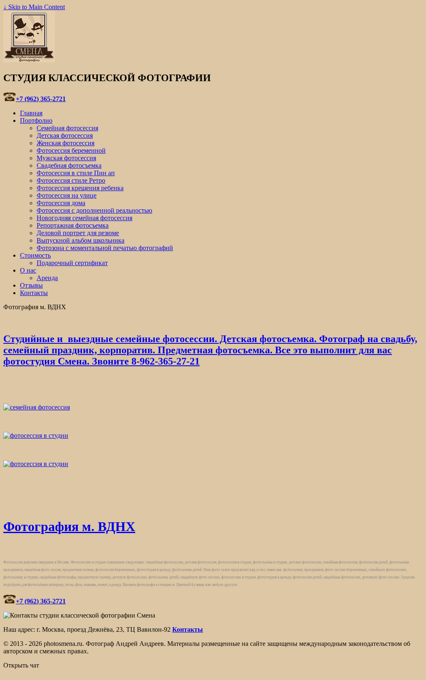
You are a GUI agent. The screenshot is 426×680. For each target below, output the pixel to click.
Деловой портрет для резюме (78, 232)
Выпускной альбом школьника (80, 240)
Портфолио (36, 120)
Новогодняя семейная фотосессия (84, 217)
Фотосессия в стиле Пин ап (76, 172)
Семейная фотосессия (67, 128)
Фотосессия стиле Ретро (71, 180)
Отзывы (31, 285)
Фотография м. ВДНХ (69, 526)
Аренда (47, 277)
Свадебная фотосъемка (69, 165)
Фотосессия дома (61, 202)
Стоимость (35, 255)
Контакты (34, 292)
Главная (31, 113)
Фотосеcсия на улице (67, 195)
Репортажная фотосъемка (73, 225)
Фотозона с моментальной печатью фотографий (105, 247)
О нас (28, 270)
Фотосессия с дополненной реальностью (94, 210)
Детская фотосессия (65, 135)
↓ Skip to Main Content (34, 6)
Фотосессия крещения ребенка (80, 187)
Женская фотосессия (65, 142)
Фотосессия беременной (71, 150)
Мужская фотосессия (66, 157)
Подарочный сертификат (72, 262)
